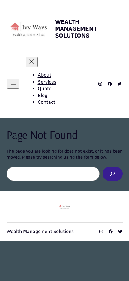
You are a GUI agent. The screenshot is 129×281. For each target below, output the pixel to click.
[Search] (113, 174)
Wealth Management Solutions (76, 28)
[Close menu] (32, 62)
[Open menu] (13, 84)
